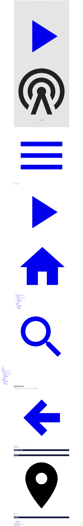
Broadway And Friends (20, 295)
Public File (18, 302)
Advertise (18, 299)
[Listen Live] (41, 35)
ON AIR (17, 294)
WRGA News (19, 308)
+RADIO (17, 304)
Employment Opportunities (21, 297)
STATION (17, 296)
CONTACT (17, 303)
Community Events (20, 300)
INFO (16, 298)
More (14, 452)
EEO (18, 301)
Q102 (18, 306)
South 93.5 (18, 307)
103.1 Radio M (19, 305)
